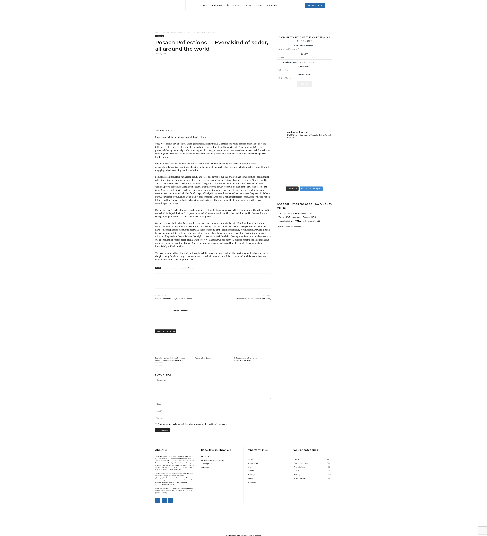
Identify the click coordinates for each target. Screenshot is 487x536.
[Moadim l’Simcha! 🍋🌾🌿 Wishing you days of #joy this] (304, 179)
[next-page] (160, 364)
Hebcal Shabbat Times (293, 226)
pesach (181, 268)
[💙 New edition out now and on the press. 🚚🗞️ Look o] (323, 168)
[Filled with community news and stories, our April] (304, 157)
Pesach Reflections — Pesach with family (254, 299)
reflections (190, 268)
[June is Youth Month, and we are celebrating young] (323, 146)
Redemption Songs (203, 358)
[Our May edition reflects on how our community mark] (285, 157)
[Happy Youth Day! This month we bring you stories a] (304, 146)
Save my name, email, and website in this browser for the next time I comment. (192, 424)
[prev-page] (156, 364)
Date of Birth (304, 74)
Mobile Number (290, 62)
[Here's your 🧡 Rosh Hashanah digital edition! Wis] (323, 179)
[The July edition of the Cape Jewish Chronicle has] (285, 146)
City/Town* (304, 66)
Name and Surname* (304, 45)
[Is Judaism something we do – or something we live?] (252, 346)
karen (174, 268)
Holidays (165, 32)
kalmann (166, 268)
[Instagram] (164, 500)
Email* (304, 54)
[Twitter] (179, 59)
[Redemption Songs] (213, 346)
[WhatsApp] (185, 59)
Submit (304, 84)
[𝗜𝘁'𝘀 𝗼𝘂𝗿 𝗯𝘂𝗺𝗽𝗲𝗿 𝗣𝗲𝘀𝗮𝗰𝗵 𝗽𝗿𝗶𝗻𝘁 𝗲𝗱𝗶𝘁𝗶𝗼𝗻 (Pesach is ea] (323, 157)
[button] (281, 5)
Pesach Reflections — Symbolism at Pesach (173, 299)
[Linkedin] (191, 59)
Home (157, 32)
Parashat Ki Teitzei (311, 217)
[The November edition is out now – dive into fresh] (285, 179)
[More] (197, 59)
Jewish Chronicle (180, 310)
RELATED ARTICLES (166, 331)
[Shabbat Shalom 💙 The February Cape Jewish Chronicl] (304, 168)
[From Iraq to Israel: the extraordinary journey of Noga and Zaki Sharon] (173, 346)
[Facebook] (173, 59)
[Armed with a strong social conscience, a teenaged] (285, 168)
